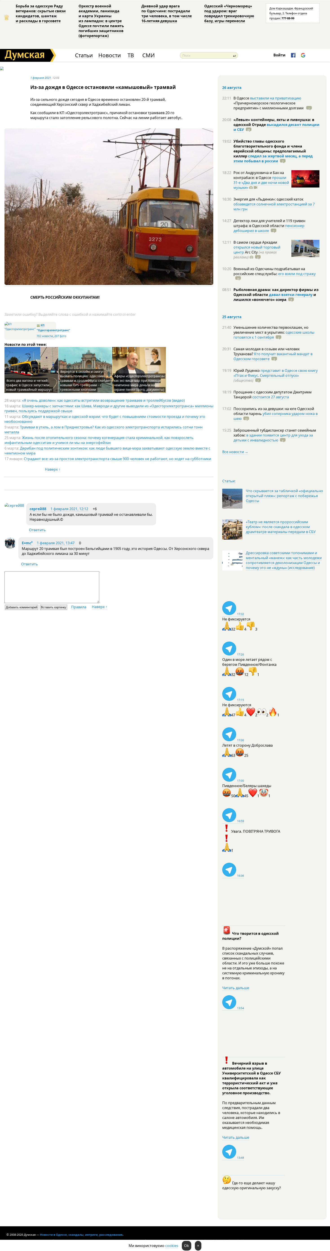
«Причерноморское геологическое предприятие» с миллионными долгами (268, 105)
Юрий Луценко (247, 370)
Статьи (84, 55)
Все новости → (235, 451)
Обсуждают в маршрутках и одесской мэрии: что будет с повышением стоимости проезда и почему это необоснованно (104, 419)
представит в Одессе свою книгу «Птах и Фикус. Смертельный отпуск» (275, 373)
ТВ (131, 55)
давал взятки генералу (290, 294)
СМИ (148, 55)
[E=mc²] (10, 547)
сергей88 (38, 508)
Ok (186, 1245)
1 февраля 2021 (40, 78)
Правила (78, 607)
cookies (171, 1245)
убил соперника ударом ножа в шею (275, 416)
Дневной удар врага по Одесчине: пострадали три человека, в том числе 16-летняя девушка (166, 13)
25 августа (232, 316)
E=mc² (27, 543)
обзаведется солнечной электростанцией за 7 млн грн (274, 207)
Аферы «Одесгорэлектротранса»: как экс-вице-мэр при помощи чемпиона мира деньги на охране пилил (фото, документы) (139, 383)
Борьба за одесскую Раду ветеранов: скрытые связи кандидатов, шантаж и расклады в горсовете (41, 13)
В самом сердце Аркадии (255, 242)
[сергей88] (14, 505)
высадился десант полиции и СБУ (276, 127)
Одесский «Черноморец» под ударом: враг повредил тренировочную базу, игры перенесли (229, 13)
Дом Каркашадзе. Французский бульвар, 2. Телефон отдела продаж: (291, 13)
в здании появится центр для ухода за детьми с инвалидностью (273, 438)
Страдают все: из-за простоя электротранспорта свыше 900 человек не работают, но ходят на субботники (117, 458)
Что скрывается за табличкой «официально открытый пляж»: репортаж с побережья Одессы (284, 495)
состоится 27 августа (270, 397)
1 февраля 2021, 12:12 (69, 508)
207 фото (60, 336)
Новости (109, 55)
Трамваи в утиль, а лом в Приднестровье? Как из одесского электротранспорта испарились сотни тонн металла (103, 430)
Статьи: (228, 481)
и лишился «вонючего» (274, 297)
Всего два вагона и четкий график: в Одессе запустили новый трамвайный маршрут (29, 385)
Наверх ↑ (52, 469)
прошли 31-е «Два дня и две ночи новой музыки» (261, 182)
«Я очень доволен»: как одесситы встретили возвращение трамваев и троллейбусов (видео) (103, 400)
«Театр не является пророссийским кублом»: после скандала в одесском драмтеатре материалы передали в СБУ (281, 526)
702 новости (45, 336)
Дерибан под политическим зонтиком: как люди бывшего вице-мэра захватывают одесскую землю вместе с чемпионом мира (107, 451)
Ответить (37, 529)
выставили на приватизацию (275, 98)
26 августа (232, 87)
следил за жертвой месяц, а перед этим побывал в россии (273, 158)
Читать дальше (235, 987)
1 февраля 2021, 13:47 (56, 543)
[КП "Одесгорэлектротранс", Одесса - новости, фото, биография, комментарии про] (19, 329)
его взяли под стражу (297, 273)
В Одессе (241, 98)
